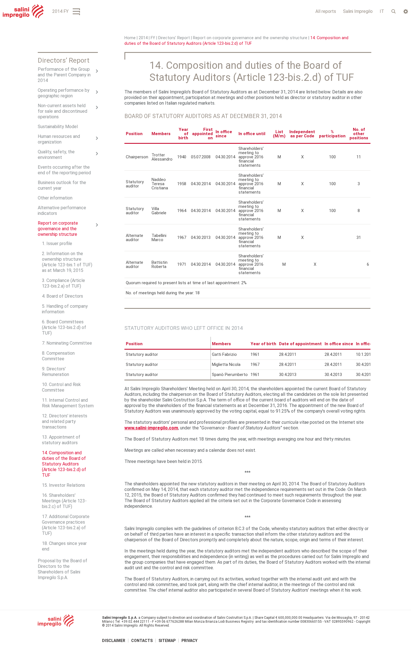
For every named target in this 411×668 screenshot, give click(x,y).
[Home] (23, 11)
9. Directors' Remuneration (55, 371)
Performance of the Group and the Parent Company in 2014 (64, 75)
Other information (55, 198)
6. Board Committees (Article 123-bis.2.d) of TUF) (64, 327)
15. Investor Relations (63, 485)
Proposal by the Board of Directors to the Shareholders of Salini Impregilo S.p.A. (62, 569)
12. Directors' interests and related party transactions (64, 421)
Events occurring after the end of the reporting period (64, 169)
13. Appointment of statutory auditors (61, 439)
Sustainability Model (58, 126)
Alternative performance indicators (62, 210)
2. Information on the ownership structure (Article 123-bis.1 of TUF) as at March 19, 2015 (67, 262)
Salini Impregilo (358, 11)
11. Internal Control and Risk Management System (68, 402)
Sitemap (167, 641)
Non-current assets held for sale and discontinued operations (62, 111)
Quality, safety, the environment (56, 154)
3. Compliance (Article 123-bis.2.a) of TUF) (63, 283)
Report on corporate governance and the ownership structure (250, 38)
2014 (143, 38)
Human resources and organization (59, 139)
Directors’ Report (174, 38)
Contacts (142, 641)
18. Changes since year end (64, 546)
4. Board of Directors (62, 296)
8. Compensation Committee (58, 356)
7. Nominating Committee (67, 343)
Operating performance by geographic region (63, 93)
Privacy (189, 641)
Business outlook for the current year (62, 185)
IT (382, 11)
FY (153, 38)
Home (130, 38)
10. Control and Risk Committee (61, 387)
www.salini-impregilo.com (151, 428)
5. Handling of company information (65, 309)
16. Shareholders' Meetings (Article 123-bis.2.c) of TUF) (64, 501)
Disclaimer (113, 641)
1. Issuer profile (57, 243)
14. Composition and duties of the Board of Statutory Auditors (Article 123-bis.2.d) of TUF (64, 464)
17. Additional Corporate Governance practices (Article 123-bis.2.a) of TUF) (65, 525)
